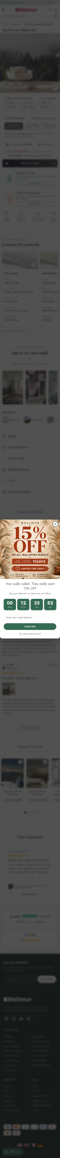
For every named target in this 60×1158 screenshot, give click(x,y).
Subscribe (30, 626)
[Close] (55, 524)
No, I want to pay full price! (30, 633)
